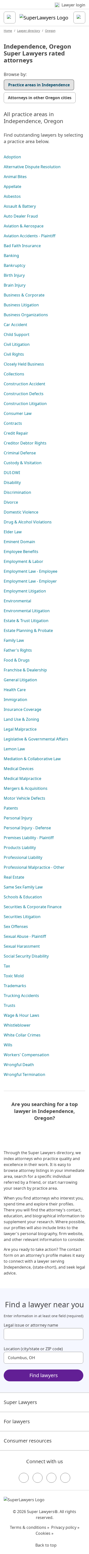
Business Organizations (26, 314)
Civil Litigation (17, 344)
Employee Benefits (21, 551)
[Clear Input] (77, 1334)
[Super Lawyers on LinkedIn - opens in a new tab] (65, 1478)
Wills (8, 1044)
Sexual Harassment (22, 946)
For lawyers (17, 1421)
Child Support (16, 334)
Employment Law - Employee (30, 571)
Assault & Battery (20, 206)
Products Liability (20, 847)
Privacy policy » (65, 1527)
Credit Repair (16, 433)
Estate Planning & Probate (28, 630)
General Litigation (20, 679)
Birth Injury (14, 275)
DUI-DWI (12, 472)
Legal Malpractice (20, 729)
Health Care (15, 689)
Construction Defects (24, 393)
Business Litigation (21, 304)
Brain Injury (14, 285)
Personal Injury (18, 817)
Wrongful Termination (24, 1074)
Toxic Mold (14, 975)
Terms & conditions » (29, 1527)
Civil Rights (14, 354)
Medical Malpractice (22, 778)
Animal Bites (15, 176)
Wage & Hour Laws (21, 1015)
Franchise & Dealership (25, 669)
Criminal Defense (20, 452)
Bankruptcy (14, 265)
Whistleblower (17, 1025)
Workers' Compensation (26, 1054)
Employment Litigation (25, 591)
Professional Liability (23, 857)
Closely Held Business (24, 364)
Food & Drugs (17, 660)
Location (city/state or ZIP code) (33, 1348)
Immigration (15, 699)
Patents (11, 808)
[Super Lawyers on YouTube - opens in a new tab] (51, 1478)
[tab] (39, 84)
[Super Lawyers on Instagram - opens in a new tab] (38, 1478)
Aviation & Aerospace (24, 225)
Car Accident (15, 324)
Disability (12, 482)
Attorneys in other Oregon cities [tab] (39, 97)
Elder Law (13, 531)
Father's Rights (18, 650)
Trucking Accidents (21, 995)
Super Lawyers (20, 1402)
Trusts (9, 1005)
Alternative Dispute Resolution (32, 166)
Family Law (14, 640)
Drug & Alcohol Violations (28, 521)
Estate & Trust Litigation (26, 620)
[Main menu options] (10, 17)
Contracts (13, 423)
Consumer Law (18, 413)
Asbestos (12, 196)
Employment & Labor (23, 561)
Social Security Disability (26, 956)
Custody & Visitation (23, 462)
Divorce (11, 502)
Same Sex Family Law (23, 887)
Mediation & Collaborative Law (32, 758)
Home (8, 31)
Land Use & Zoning (21, 719)
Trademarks (15, 985)
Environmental (17, 600)
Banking (11, 255)
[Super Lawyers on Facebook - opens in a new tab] (24, 1478)
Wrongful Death (19, 1064)
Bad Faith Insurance (22, 245)
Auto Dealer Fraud (21, 216)
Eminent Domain (19, 541)
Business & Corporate (24, 295)
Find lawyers (43, 1375)
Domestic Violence (21, 512)
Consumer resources (28, 1440)
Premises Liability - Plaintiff (29, 837)
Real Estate (14, 877)
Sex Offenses (16, 926)
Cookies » (44, 1533)
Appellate (12, 186)
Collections (14, 373)
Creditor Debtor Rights (25, 443)
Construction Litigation (25, 403)
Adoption (12, 156)
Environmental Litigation (27, 610)
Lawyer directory (28, 31)
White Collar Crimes (22, 1035)
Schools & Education (23, 896)
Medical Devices (19, 768)
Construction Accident (24, 383)
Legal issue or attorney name (31, 1325)
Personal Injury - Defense (27, 827)
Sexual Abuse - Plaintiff (25, 936)
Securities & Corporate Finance (33, 906)
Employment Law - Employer (30, 581)
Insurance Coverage (22, 709)
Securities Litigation (22, 916)
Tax (7, 965)
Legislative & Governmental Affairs (36, 739)
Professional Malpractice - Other (34, 867)
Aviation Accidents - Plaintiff (29, 235)
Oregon (50, 31)
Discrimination (17, 492)
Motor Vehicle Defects (24, 798)
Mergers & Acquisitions (25, 788)
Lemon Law (14, 748)
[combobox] (43, 1334)
